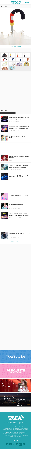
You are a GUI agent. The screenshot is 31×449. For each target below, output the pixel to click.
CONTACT (15, 440)
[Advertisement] (15, 90)
